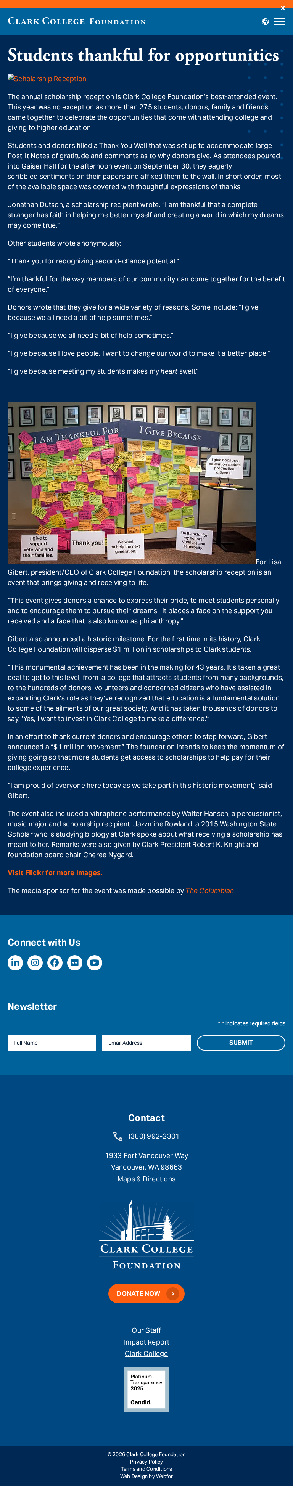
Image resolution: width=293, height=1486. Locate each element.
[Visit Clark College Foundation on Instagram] (35, 962)
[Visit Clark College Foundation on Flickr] (74, 962)
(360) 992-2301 (154, 1136)
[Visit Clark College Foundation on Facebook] (55, 962)
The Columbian (209, 890)
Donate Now (138, 1294)
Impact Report (146, 1342)
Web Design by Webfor (146, 1476)
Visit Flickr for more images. (55, 872)
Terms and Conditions (146, 1469)
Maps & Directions (146, 1178)
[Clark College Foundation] (77, 20)
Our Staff (146, 1330)
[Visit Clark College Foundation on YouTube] (94, 962)
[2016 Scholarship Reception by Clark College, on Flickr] (47, 78)
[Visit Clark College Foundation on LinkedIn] (15, 962)
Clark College (146, 1353)
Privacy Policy (146, 1462)
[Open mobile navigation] (279, 22)
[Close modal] (282, 9)
